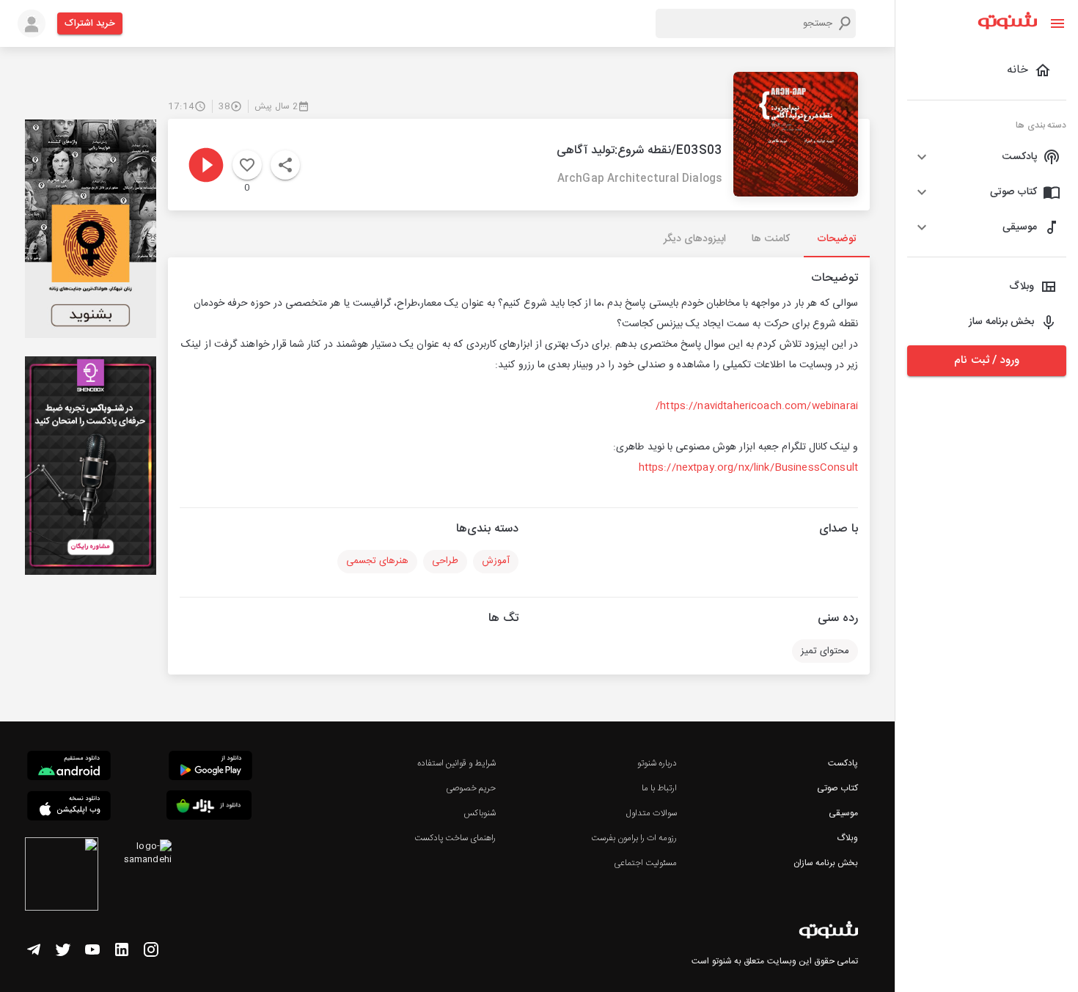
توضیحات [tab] (837, 239)
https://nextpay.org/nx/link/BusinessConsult (748, 468)
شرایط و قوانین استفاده (456, 763)
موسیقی (843, 813)
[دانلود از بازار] (209, 807)
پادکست (843, 763)
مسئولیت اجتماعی (645, 863)
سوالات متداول (651, 813)
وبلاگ (847, 838)
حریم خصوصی (471, 788)
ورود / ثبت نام (986, 360)
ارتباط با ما (659, 788)
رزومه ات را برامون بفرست (634, 838)
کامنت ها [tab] (770, 239)
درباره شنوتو (657, 763)
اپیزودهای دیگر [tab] (695, 239)
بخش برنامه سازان (825, 863)
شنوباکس (479, 813)
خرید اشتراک (90, 23)
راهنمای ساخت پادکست (455, 838)
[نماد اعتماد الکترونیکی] (61, 876)
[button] (986, 156)
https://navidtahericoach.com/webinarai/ (757, 406)
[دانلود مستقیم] (69, 768)
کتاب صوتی (837, 788)
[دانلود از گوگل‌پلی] (210, 768)
